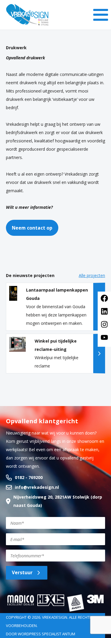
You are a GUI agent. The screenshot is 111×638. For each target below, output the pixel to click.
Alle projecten (92, 275)
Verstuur (22, 572)
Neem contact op (32, 228)
